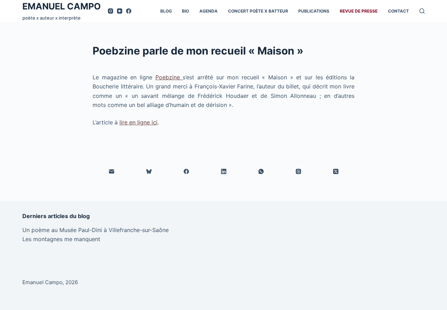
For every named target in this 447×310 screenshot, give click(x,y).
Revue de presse (359, 11)
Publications (313, 11)
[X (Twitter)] (335, 171)
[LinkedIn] (223, 171)
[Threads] (298, 171)
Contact (398, 11)
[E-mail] (111, 171)
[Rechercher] (422, 11)
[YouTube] (119, 11)
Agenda (208, 11)
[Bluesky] (149, 171)
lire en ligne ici (138, 122)
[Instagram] (110, 11)
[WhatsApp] (261, 171)
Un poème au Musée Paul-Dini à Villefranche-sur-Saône (95, 229)
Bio (185, 11)
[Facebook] (128, 11)
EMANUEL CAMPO (61, 6)
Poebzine (169, 77)
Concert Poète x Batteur (258, 11)
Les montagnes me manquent (61, 239)
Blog (166, 11)
